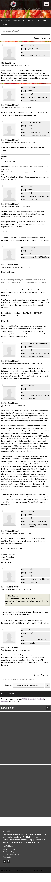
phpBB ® (14, 870)
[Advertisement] (25, 737)
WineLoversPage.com (10, 852)
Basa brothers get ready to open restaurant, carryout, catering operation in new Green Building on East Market (24, 281)
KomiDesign (37, 870)
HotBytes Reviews (9, 849)
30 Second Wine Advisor (11, 854)
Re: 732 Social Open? (10, 105)
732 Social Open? (10, 30)
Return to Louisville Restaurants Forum (19, 679)
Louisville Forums (12, 20)
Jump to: (8, 685)
